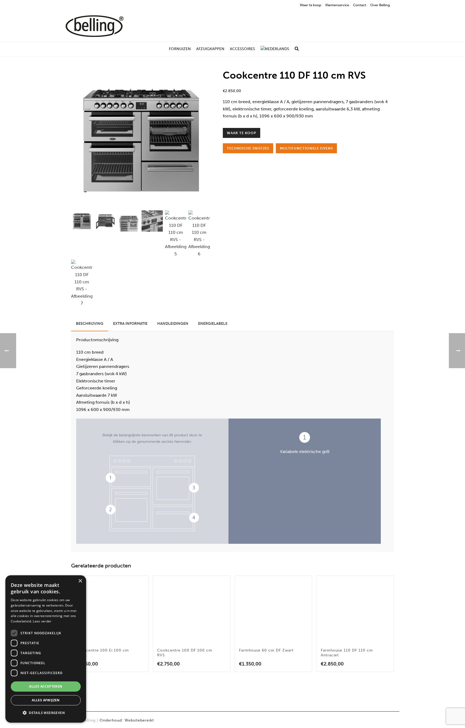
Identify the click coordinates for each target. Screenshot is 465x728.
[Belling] (95, 25)
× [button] (80, 581)
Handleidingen (172, 323)
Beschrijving (89, 323)
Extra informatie (130, 323)
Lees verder (42, 621)
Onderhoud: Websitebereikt (127, 720)
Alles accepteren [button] (45, 686)
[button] (199, 80)
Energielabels (212, 323)
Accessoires (242, 49)
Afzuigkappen (210, 49)
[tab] (89, 324)
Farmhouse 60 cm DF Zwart (266, 650)
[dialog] (45, 649)
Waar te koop (241, 133)
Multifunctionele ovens (306, 148)
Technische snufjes (248, 148)
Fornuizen (180, 49)
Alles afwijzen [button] (46, 700)
